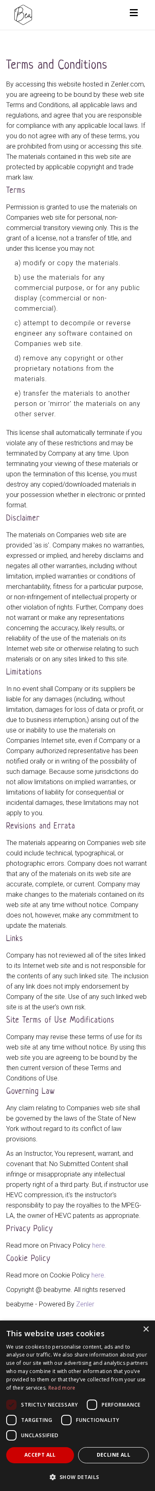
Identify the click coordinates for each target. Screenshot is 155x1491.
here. (99, 1245)
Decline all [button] (113, 1454)
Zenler (85, 1304)
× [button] (146, 1329)
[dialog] (77, 1406)
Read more (62, 1387)
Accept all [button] (40, 1454)
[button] (77, 1476)
